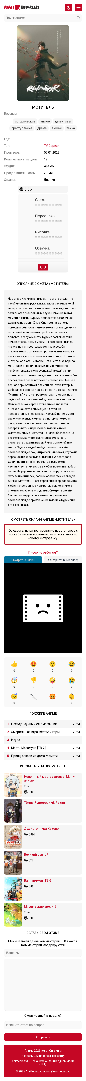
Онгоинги (55, 1050)
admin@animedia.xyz (57, 1071)
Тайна (71, 128)
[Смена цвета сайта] (68, 7)
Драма (42, 128)
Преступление (21, 128)
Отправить (43, 1037)
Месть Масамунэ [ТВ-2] (28, 748)
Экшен (57, 128)
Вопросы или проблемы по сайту (43, 1055)
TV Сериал (51, 146)
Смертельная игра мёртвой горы (35, 732)
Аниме (45, 121)
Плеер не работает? (43, 552)
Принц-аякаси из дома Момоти (34, 756)
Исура (15, 740)
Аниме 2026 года (36, 1050)
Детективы (63, 121)
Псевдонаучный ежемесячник (34, 724)
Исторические (25, 121)
